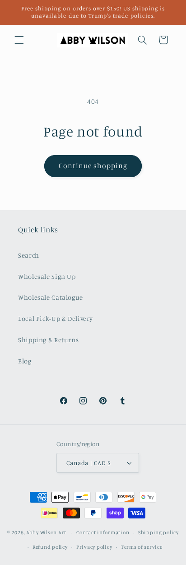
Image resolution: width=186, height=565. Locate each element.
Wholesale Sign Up (47, 276)
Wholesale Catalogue (50, 297)
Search (28, 255)
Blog (25, 361)
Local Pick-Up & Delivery (55, 318)
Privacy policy (94, 547)
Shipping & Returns (48, 340)
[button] (19, 39)
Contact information (102, 532)
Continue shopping (93, 165)
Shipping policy (158, 532)
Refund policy (50, 547)
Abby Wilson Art (46, 532)
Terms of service (142, 547)
